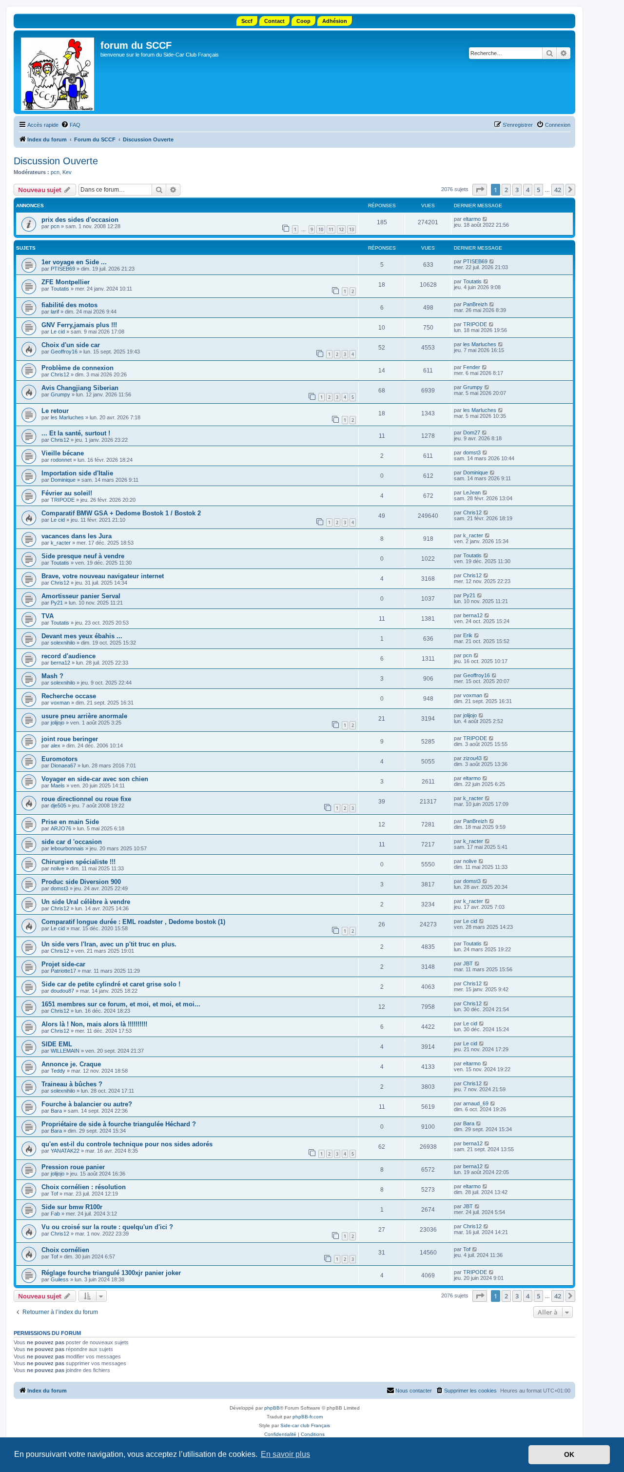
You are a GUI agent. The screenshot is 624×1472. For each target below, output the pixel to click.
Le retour (55, 410)
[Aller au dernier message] (485, 219)
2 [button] (506, 189)
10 (320, 229)
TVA (47, 616)
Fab (55, 1214)
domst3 (472, 452)
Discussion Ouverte (56, 161)
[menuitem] (70, 125)
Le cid (58, 331)
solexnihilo (63, 643)
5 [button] (538, 189)
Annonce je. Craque (71, 1064)
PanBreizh (475, 304)
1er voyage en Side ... (74, 262)
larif (55, 311)
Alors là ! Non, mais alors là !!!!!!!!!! (94, 1024)
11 (331, 229)
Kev (67, 172)
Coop (303, 21)
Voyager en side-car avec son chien (94, 779)
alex (55, 745)
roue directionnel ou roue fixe (86, 799)
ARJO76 (61, 828)
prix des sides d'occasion (79, 219)
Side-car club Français (305, 1425)
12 (341, 229)
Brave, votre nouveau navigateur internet (102, 576)
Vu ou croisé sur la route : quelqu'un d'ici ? (107, 1227)
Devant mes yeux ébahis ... (81, 636)
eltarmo (472, 219)
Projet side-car (63, 964)
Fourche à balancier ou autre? (86, 1104)
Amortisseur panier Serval (80, 596)
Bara (56, 1111)
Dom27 (471, 432)
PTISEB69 (63, 269)
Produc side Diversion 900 (81, 881)
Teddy (58, 1071)
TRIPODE (475, 324)
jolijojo (57, 723)
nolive (57, 868)
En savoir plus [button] (285, 1454)
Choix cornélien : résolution (83, 1187)
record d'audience (68, 656)
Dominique (63, 480)
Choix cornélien (65, 1250)
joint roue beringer (69, 739)
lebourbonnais (67, 848)
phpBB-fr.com (307, 1416)
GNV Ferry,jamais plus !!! (79, 325)
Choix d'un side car (70, 345)
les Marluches (479, 344)
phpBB (272, 1408)
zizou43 (472, 758)
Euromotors (59, 759)
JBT (468, 963)
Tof (54, 1194)
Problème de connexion (77, 368)
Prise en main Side (70, 821)
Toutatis (60, 289)
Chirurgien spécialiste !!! (78, 861)
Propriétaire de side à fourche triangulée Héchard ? (118, 1124)
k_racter (61, 543)
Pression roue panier (73, 1167)
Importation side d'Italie (77, 473)
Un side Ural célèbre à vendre (85, 901)
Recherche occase (68, 696)
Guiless (60, 1279)
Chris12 (60, 374)
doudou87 (62, 991)
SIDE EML (56, 1044)
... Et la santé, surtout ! (75, 433)
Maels (58, 785)
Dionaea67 (63, 765)
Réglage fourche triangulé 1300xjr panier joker (111, 1272)
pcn (55, 172)
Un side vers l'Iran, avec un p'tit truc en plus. (108, 944)
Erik (467, 635)
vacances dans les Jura (76, 536)
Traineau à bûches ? (71, 1084)
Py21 (57, 603)
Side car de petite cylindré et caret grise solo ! (110, 984)
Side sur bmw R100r (71, 1207)
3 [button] (517, 189)
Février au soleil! (66, 493)
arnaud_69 (475, 1103)
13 (351, 229)
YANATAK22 (65, 1151)
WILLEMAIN (65, 1051)
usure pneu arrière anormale (84, 716)
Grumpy (60, 394)
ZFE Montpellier (65, 282)
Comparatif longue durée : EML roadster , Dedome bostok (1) (133, 921)
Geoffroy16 (64, 351)
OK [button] (569, 1454)
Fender (471, 367)
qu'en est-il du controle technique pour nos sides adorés (127, 1144)
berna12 (473, 615)
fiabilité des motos (69, 305)
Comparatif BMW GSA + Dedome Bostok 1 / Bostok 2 (121, 513)
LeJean (472, 492)
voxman (60, 703)
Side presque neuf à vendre (82, 556)
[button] (479, 190)
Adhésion (334, 21)
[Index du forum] (58, 72)
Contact (274, 21)
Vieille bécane (62, 453)
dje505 (58, 805)
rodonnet (61, 460)
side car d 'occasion (71, 841)
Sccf (247, 21)
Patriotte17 (63, 971)
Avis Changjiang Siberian (79, 388)
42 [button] (557, 189)
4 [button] (527, 189)
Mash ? (52, 676)
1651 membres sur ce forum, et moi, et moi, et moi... (120, 1004)
